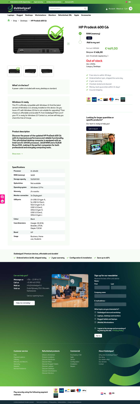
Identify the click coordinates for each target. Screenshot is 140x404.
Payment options (19, 357)
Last (112, 284)
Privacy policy (53, 402)
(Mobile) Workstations (105, 322)
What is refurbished (48, 355)
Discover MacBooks (48, 359)
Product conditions (48, 357)
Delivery (16, 359)
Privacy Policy (118, 330)
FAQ (15, 355)
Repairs (72, 366)
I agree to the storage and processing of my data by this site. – (111, 329)
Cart (126, 8)
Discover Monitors (48, 373)
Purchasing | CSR (75, 355)
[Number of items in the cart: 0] (130, 8)
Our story (102, 357)
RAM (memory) (93, 33)
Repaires (16, 366)
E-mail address (100, 301)
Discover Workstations (49, 371)
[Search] (85, 8)
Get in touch (93, 128)
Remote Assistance (20, 368)
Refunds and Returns (20, 362)
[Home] (19, 8)
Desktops (97, 66)
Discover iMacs (47, 362)
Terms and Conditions (42, 402)
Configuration (74, 362)
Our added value (104, 359)
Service (72, 359)
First (96, 284)
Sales (72, 357)
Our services (103, 362)
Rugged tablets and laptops (107, 319)
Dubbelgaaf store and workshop (109, 312)
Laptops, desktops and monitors (109, 316)
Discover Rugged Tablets (50, 364)
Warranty (17, 364)
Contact (101, 364)
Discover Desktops (48, 368)
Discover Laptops (47, 366)
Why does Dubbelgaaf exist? (108, 355)
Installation (73, 364)
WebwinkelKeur (62, 402)
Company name (100, 292)
